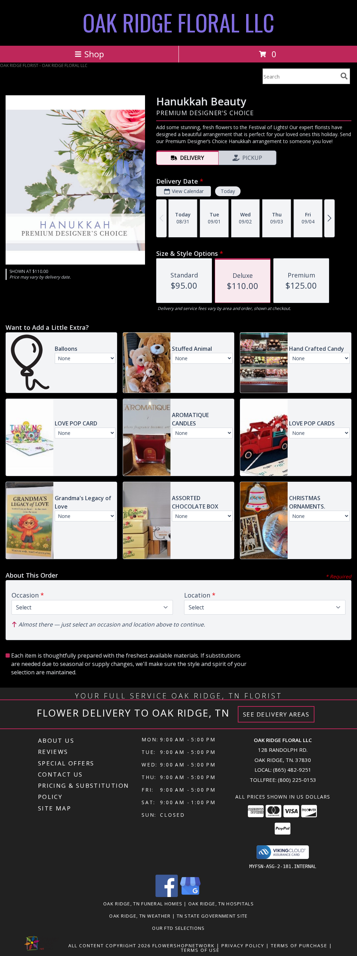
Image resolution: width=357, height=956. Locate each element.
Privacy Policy (242, 945)
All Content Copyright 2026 (109, 945)
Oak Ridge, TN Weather (139, 916)
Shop (94, 54)
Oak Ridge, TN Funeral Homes (142, 904)
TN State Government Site (212, 916)
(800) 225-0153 (297, 779)
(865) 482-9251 (292, 769)
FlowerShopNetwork (183, 945)
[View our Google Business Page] (190, 895)
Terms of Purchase (299, 945)
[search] (344, 76)
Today (228, 191)
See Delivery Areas (276, 714)
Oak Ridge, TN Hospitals (221, 904)
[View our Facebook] (166, 895)
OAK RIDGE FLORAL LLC (178, 22)
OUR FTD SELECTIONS (178, 928)
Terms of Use (200, 950)
